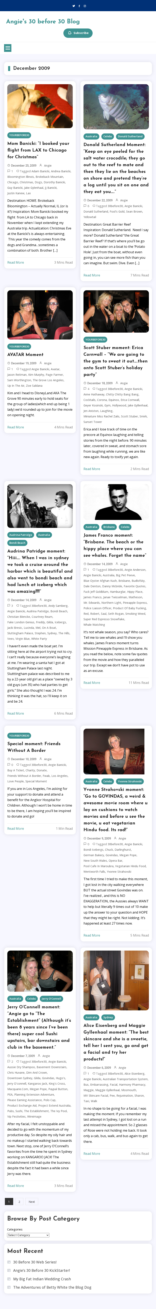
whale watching (94, 625)
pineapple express (135, 603)
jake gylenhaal (33, 188)
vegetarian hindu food (130, 866)
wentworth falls (94, 871)
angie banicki (133, 206)
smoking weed (135, 614)
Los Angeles (59, 776)
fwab (46, 776)
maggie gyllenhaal (107, 1090)
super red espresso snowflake (103, 619)
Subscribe (81, 33)
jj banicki (51, 188)
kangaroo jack (37, 1083)
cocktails (89, 400)
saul (103, 614)
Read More (15, 262)
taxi (86, 1101)
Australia (91, 136)
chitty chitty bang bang (122, 394)
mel (38, 628)
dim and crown (36, 1072)
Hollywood (119, 405)
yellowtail (89, 217)
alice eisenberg (134, 1073)
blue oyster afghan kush (100, 581)
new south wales (95, 860)
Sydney (52, 633)
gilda (50, 622)
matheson (135, 597)
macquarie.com (17, 1089)
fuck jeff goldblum (95, 592)
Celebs (107, 136)
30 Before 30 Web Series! (34, 1262)
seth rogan (116, 614)
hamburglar (118, 592)
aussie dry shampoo (21, 1067)
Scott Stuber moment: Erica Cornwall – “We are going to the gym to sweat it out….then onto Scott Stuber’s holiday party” (115, 361)
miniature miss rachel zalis (101, 416)
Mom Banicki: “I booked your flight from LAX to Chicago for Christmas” (38, 150)
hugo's (60, 1078)
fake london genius (20, 622)
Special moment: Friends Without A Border (34, 747)
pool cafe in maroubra (98, 866)
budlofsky (138, 581)
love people (15, 781)
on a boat (49, 628)
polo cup (49, 1100)
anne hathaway (93, 394)
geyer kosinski (93, 405)
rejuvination (124, 1095)
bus (86, 1084)
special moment (36, 781)
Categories (15, 1229)
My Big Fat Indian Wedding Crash (42, 1278)
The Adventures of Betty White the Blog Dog (52, 1287)
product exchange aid (22, 1105)
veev (10, 639)
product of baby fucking (129, 608)
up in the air (15, 386)
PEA (10, 1094)
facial (113, 1084)
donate (42, 770)
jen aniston (91, 411)
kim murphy (36, 375)
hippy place (134, 592)
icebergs (60, 622)
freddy (40, 622)
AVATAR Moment (25, 355)
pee (112, 1095)
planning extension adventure (34, 1094)
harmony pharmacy (132, 1084)
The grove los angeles (48, 380)
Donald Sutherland (130, 136)
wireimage (34, 1116)
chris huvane (16, 1072)
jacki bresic (14, 628)
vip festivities (16, 1116)
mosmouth (128, 1090)
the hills (63, 633)
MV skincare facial (95, 1095)
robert (94, 614)
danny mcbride (112, 586)
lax (28, 193)
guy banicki (15, 188)
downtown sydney (19, 1078)
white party (39, 639)
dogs (38, 182)
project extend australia (54, 1105)
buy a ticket (15, 770)
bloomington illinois (20, 177)
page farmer (54, 375)
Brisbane (109, 527)
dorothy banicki (54, 182)
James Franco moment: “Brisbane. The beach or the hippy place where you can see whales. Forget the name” (114, 545)
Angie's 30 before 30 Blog (43, 22)
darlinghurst (123, 850)
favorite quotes (134, 586)
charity (30, 770)
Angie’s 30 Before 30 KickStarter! (41, 1270)
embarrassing (99, 1084)
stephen (40, 633)
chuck (109, 850)
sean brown (134, 211)
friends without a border (24, 776)
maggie (88, 1090)
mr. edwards (91, 603)
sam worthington (19, 380)
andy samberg (58, 606)
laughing (106, 411)
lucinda (29, 628)
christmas (26, 182)
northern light (111, 603)
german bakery (93, 855)
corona (102, 400)
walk (94, 1101)
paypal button (57, 1089)
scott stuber (129, 416)
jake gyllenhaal (137, 405)
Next (32, 1202)
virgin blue (22, 639)
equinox (113, 400)
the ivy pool (58, 1111)
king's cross (57, 1083)
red (86, 614)
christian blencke (18, 617)
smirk (143, 416)
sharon (139, 1095)
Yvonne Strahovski (130, 781)
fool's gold (117, 211)
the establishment (36, 1111)
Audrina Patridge (20, 535)
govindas (112, 855)
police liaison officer (97, 608)
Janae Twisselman (115, 597)
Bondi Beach (17, 543)
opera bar (115, 860)
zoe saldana (34, 386)
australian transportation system (125, 1079)
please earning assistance (24, 1100)
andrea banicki (60, 171)
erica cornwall (130, 400)
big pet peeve (125, 575)
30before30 (115, 206)
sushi (18, 1111)
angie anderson (135, 570)
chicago (12, 182)
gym (107, 405)
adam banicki (40, 171)
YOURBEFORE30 (19, 135)
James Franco (92, 597)
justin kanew (15, 193)
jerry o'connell (16, 1083)
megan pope (127, 855)
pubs (10, 1111)
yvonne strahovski (119, 871)
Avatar (55, 369)
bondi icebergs (93, 850)
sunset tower (92, 422)
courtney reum (42, 617)
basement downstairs (51, 1067)
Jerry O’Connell (51, 998)
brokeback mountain (49, 177)
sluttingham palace (20, 633)
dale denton (92, 586)
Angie (48, 165)
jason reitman (17, 375)
